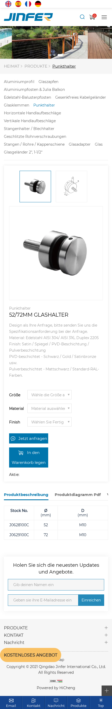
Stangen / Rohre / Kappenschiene (34, 144)
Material (16, 408)
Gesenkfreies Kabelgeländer (80, 97)
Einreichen (91, 600)
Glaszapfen (48, 81)
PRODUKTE (35, 66)
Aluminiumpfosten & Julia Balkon (34, 89)
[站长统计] (56, 681)
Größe (14, 394)
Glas (99, 144)
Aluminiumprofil (19, 81)
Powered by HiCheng (56, 687)
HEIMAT (12, 66)
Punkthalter (64, 66)
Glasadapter (80, 144)
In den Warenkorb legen (29, 457)
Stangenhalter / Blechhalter (29, 128)
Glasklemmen (16, 105)
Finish (14, 422)
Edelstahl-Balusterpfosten (27, 97)
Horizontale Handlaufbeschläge (32, 112)
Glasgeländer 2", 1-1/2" (23, 152)
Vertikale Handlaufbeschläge (30, 120)
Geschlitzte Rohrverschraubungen (35, 136)
